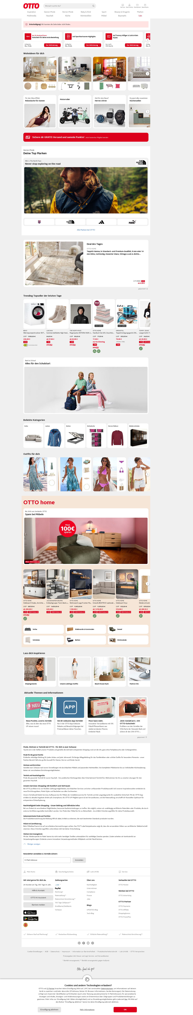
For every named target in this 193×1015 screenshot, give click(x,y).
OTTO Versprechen (137, 951)
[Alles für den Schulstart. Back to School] (85, 385)
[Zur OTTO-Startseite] (31, 6)
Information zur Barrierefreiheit (83, 951)
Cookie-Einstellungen (34, 951)
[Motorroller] (74, 111)
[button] (33, 435)
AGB (46, 951)
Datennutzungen (107, 988)
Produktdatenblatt (32, 345)
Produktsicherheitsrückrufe (107, 951)
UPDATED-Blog (92, 910)
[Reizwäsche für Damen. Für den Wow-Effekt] (39, 111)
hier (126, 999)
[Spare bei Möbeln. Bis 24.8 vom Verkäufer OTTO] (85, 536)
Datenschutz (55, 951)
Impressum (66, 951)
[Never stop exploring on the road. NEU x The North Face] (85, 186)
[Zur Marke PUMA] (132, 222)
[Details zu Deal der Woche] (97, 303)
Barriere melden (38, 905)
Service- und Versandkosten (98, 956)
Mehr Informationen (87, 1010)
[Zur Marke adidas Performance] (101, 222)
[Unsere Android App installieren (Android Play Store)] (30, 918)
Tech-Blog (90, 913)
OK (125, 1010)
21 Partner (51, 988)
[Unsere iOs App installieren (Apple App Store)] (30, 912)
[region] (96, 997)
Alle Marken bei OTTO (86, 230)
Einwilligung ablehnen (49, 1010)
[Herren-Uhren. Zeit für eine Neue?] (109, 111)
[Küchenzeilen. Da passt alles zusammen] (144, 111)
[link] (25, 925)
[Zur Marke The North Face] (70, 222)
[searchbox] (67, 6)
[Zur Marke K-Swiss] (39, 222)
